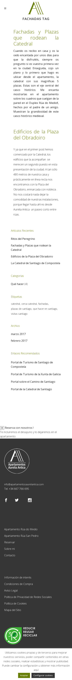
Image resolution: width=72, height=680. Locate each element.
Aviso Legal (11, 590)
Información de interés (17, 577)
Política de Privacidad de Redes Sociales (28, 597)
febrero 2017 (19, 341)
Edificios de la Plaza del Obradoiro (36, 134)
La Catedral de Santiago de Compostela (35, 263)
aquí (36, 669)
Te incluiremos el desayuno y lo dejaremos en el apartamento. (28, 432)
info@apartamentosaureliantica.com (24, 484)
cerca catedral (29, 303)
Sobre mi (9, 549)
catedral (15, 303)
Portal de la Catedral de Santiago (31, 389)
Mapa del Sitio (12, 610)
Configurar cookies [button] (43, 675)
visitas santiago (19, 313)
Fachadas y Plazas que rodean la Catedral (36, 37)
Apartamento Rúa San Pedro (21, 536)
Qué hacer (17, 284)
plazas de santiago (21, 308)
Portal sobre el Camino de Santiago (33, 382)
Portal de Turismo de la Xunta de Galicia (36, 374)
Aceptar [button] (24, 675)
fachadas (43, 303)
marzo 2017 (18, 334)
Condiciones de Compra (18, 584)
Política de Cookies (15, 603)
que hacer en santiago (45, 308)
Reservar (9, 542)
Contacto (9, 555)
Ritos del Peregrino (23, 239)
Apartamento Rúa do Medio (21, 529)
